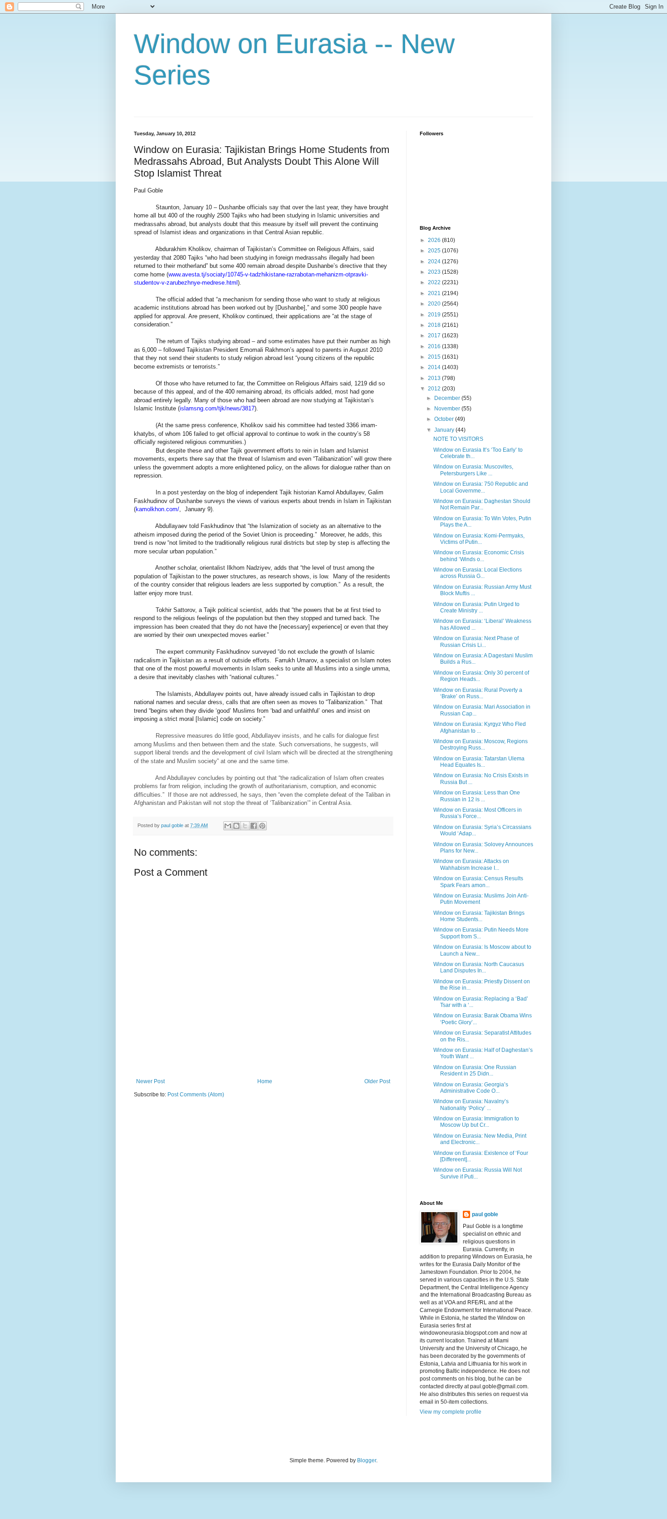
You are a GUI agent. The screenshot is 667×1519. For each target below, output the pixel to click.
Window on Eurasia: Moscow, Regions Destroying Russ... (480, 744)
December (447, 398)
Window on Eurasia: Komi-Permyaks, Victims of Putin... (479, 539)
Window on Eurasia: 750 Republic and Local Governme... (480, 487)
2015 (435, 357)
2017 (435, 335)
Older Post (377, 1081)
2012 (435, 388)
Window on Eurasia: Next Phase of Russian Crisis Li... (476, 641)
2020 (435, 304)
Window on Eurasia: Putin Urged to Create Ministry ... (476, 607)
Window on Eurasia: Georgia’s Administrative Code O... (470, 1087)
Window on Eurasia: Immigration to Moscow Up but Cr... (476, 1121)
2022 (435, 282)
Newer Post (150, 1081)
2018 (435, 325)
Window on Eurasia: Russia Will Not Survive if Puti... (477, 1173)
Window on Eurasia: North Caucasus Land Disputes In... (478, 967)
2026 (435, 240)
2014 (435, 367)
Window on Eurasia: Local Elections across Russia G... (477, 573)
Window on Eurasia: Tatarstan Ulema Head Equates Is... (479, 761)
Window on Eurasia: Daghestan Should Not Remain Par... (481, 504)
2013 (435, 378)
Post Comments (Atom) (195, 1094)
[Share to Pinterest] (262, 825)
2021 (435, 293)
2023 (435, 272)
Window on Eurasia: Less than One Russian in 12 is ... (476, 795)
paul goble (485, 1214)
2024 (435, 261)
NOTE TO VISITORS (458, 439)
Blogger (366, 1460)
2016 (435, 346)
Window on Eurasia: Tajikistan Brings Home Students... (479, 916)
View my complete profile (450, 1412)
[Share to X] (245, 825)
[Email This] (227, 825)
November (447, 408)
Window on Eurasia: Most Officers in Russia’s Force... (477, 813)
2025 (435, 250)
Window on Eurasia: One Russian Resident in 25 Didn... (474, 1070)
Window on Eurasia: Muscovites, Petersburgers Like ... (473, 470)
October (444, 419)
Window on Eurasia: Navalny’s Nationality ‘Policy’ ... (471, 1104)
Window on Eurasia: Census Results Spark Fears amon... (478, 881)
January (445, 430)
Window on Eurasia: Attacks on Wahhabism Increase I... (471, 864)
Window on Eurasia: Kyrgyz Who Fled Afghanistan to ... (479, 727)
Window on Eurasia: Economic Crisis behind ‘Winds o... (478, 555)
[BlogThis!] (236, 825)
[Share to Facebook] (253, 825)
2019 (435, 314)
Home (264, 1081)
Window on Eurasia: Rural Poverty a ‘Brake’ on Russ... (477, 693)
